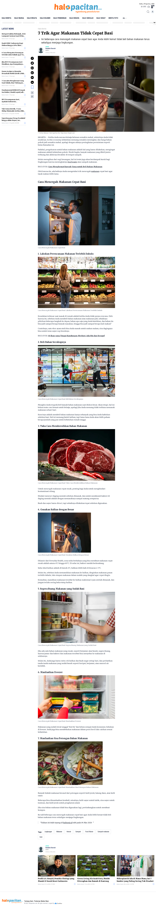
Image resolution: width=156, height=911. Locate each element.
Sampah (78, 832)
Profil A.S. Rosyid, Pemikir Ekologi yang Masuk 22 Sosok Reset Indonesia (56, 879)
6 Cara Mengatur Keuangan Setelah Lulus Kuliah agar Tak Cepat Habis (13, 55)
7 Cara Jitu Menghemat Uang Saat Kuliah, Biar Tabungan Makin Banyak (13, 83)
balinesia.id (67, 823)
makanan (95, 171)
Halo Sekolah (87, 18)
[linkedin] (32, 82)
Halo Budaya (74, 18)
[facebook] (32, 58)
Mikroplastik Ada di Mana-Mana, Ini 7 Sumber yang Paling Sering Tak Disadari (135, 879)
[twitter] (32, 63)
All (124, 18)
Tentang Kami (28, 901)
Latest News (8, 28)
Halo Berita (6, 18)
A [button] (32, 93)
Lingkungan (48, 832)
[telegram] (32, 72)
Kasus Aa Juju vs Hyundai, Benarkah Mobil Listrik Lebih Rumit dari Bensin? (13, 73)
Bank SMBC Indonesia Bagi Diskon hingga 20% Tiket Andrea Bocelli (12, 45)
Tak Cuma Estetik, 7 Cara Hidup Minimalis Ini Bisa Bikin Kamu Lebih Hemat (13, 111)
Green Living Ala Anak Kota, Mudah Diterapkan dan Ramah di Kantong (93, 879)
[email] (32, 77)
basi (41, 837)
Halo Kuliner (45, 18)
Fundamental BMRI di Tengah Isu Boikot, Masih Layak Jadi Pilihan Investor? (13, 92)
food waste (72, 162)
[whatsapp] (32, 68)
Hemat (69, 832)
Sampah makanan (103, 832)
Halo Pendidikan (59, 18)
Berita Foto (113, 18)
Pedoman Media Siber (41, 901)
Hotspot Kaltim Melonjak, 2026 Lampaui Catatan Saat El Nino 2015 (14, 36)
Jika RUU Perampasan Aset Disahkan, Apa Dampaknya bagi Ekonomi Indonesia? (12, 64)
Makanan (59, 832)
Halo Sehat (101, 18)
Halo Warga (19, 18)
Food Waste (89, 832)
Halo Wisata (32, 18)
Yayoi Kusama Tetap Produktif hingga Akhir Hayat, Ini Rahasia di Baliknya (13, 120)
